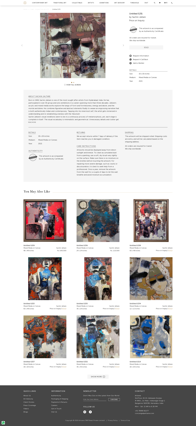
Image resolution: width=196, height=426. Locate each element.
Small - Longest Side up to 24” (39, 9)
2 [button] (73, 82)
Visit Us (54, 412)
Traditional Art (59, 3)
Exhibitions (104, 3)
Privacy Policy (113, 420)
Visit (146, 3)
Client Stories (28, 402)
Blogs (25, 412)
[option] (72, 45)
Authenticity (56, 396)
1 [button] (71, 82)
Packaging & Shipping (59, 399)
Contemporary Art (40, 3)
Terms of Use (125, 420)
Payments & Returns (59, 402)
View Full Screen (73, 85)
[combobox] (73, 115)
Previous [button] (23, 45)
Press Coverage (29, 405)
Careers (54, 405)
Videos (26, 409)
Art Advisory (119, 3)
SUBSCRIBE (114, 399)
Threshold (134, 3)
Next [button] (123, 45)
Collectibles (77, 3)
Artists (91, 3)
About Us (27, 396)
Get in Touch (56, 409)
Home (25, 9)
